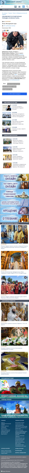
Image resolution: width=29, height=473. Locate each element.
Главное (10, 13)
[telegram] (23, 6)
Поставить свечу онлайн (6, 452)
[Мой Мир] (8, 30)
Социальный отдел (19, 424)
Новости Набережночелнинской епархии (6, 423)
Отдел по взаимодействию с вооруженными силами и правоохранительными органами (21, 433)
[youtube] (19, 6)
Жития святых (4, 428)
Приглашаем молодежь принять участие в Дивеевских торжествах (18, 123)
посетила (21, 54)
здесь (15, 74)
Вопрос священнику (20, 452)
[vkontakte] (15, 6)
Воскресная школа (19, 440)
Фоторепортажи (4, 432)
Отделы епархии (19, 420)
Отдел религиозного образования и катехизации (21, 426)
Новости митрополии (5, 430)
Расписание (18, 450)
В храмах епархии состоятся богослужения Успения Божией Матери (14, 373)
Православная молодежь (13, 84)
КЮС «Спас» (18, 443)
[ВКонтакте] (5, 30)
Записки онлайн (5, 448)
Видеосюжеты (4, 434)
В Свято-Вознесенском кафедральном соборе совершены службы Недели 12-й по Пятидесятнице (13, 272)
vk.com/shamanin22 (14, 80)
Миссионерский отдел (20, 438)
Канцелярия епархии (19, 422)
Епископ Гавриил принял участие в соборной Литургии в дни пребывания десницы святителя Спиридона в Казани (14, 247)
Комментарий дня (5, 426)
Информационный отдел (20, 446)
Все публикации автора (9, 25)
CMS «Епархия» (20, 460)
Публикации (3, 427)
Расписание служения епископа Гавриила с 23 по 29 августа (14, 324)
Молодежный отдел (19, 444)
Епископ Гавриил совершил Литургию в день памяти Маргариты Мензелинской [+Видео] (14, 297)
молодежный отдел (7, 89)
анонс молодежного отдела (9, 86)
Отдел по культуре (19, 430)
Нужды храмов (4, 453)
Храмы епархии (19, 448)
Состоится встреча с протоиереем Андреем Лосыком (17, 108)
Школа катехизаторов (20, 442)
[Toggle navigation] (2, 6)
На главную (4, 13)
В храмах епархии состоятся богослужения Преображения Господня (11, 349)
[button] (27, 6)
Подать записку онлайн (6, 450)
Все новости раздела (15, 93)
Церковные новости (5, 431)
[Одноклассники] (6, 30)
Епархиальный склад (19, 439)
